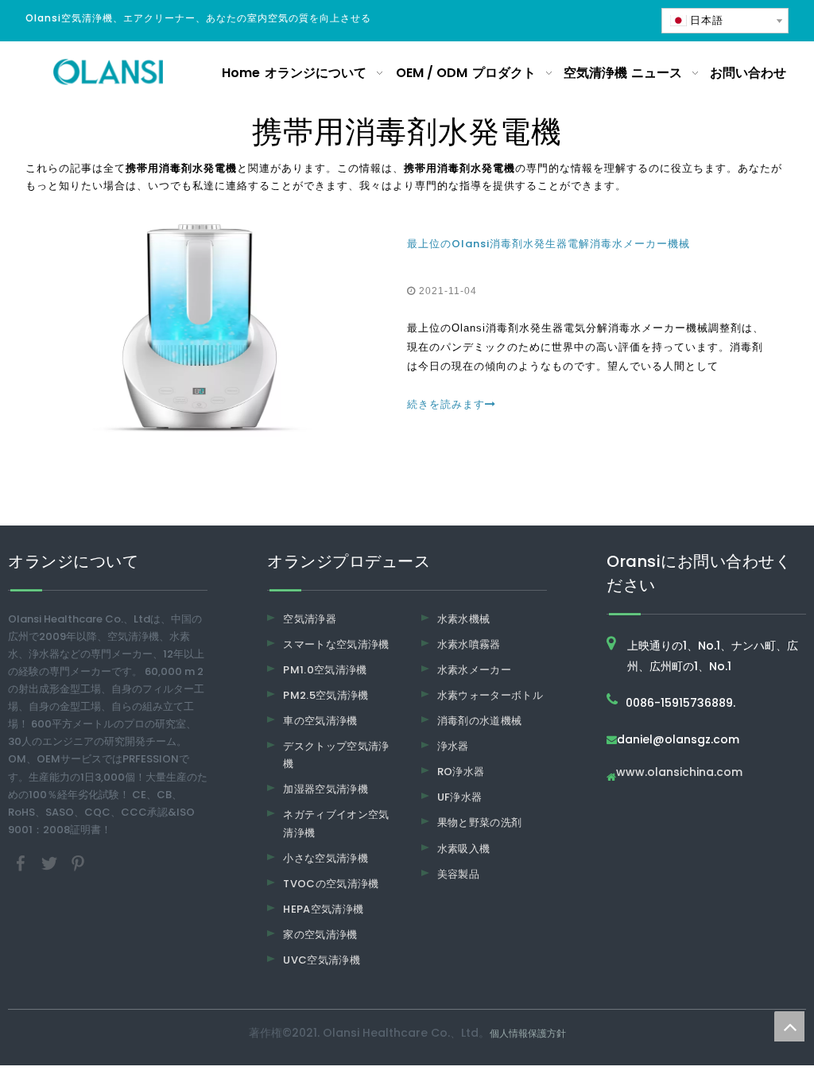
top (789, 1026)
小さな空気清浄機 (325, 858)
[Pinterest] (78, 862)
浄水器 (453, 746)
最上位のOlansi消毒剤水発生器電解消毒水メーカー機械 (548, 243)
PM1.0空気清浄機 (325, 669)
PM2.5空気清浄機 (326, 695)
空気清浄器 (309, 618)
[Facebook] (22, 862)
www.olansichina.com (679, 773)
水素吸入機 (463, 848)
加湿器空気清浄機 (325, 789)
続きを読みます (446, 404)
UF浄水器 (460, 797)
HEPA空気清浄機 (323, 909)
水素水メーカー (474, 669)
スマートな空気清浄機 (336, 644)
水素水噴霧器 (469, 644)
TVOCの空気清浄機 (331, 883)
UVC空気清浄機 (321, 960)
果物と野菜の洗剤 (479, 822)
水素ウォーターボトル (490, 695)
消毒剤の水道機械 (479, 720)
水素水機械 (463, 618)
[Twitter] (51, 862)
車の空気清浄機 (320, 720)
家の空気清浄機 (320, 934)
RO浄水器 (461, 771)
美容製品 (458, 874)
